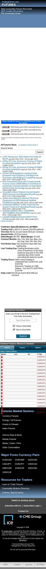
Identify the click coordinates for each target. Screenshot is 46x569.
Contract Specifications (12, 492)
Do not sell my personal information (23, 549)
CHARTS (17, 565)
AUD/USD (32, 460)
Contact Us (23, 511)
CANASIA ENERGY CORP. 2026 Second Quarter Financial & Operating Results (21, 206)
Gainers (38, 348)
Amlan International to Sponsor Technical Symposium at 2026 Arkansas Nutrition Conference (20, 200)
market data (8, 531)
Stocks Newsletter (23, 330)
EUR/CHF (19, 468)
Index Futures (8, 428)
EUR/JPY (19, 464)
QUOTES (28, 565)
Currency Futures (10, 416)
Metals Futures (9, 439)
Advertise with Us (13, 506)
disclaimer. (23, 540)
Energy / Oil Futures (11, 420)
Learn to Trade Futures (12, 484)
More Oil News (7, 221)
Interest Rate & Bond (12, 435)
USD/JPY (6, 464)
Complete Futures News (28, 145)
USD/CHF (7, 472)
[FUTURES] (12, 2)
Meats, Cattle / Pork (11, 443)
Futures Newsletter (23, 326)
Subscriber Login (32, 506)
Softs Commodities (11, 447)
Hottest (7, 348)
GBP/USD (7, 468)
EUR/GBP (19, 460)
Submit (23, 336)
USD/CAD (32, 464)
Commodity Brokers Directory (15, 488)
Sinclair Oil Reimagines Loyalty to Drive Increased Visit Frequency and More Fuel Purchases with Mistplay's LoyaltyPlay (20, 175)
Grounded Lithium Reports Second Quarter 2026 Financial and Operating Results (21, 193)
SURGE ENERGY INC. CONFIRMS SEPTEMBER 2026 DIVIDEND (18, 212)
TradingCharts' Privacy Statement (23, 546)
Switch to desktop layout (23, 500)
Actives (22, 348)
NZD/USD (32, 468)
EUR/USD (7, 460)
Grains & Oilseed (10, 424)
